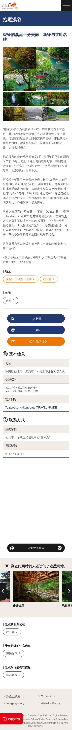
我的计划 (14, 719)
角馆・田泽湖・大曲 (19, 279)
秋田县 (47, 279)
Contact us (48, 696)
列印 (38, 330)
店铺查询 (11, 675)
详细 (16, 573)
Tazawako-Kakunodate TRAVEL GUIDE (31, 407)
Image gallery (15, 703)
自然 (9, 300)
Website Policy (50, 703)
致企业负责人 (14, 696)
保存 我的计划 (38, 341)
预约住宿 (11, 653)
